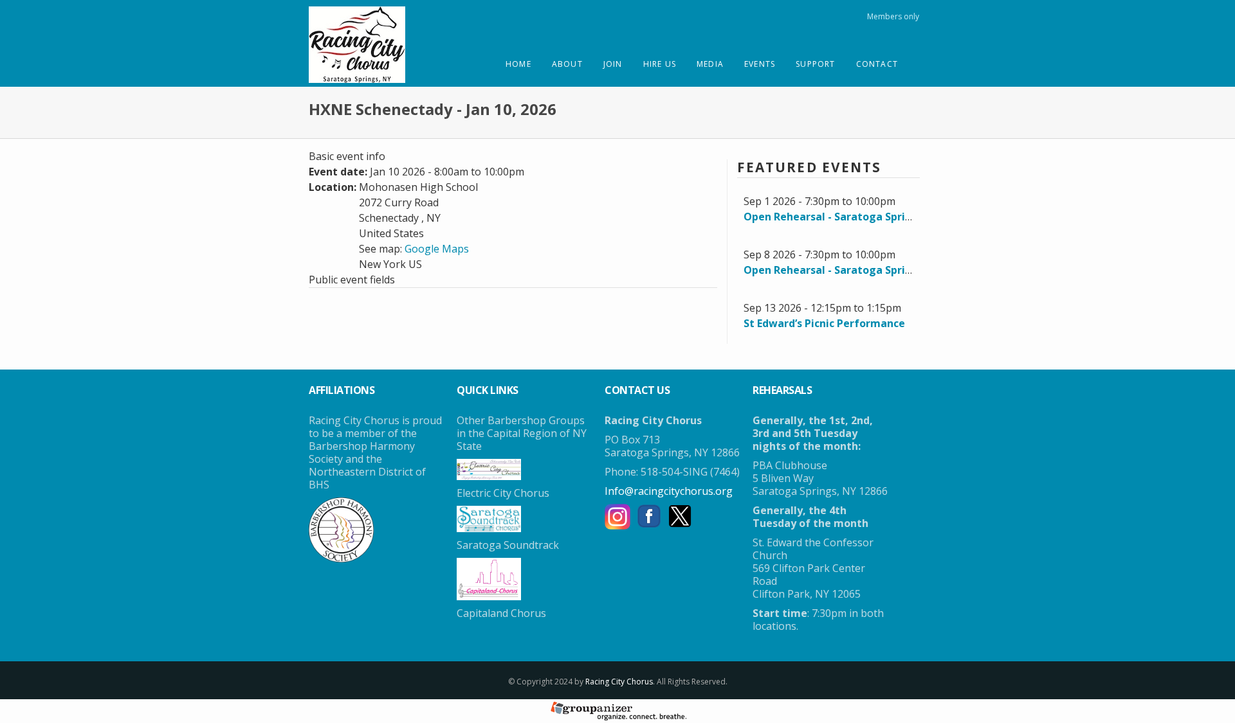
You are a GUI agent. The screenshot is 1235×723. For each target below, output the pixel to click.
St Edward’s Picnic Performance (824, 323)
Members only (893, 16)
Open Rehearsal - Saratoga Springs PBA (845, 217)
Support (815, 63)
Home (518, 63)
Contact (877, 63)
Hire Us (659, 63)
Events (759, 63)
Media (710, 63)
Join (613, 63)
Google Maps (437, 249)
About (567, 63)
